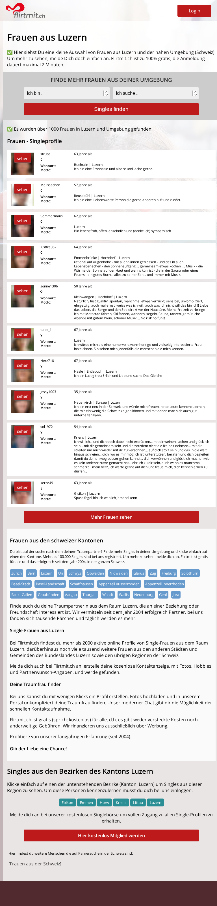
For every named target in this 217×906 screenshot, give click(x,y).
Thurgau (90, 594)
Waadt (107, 594)
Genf (163, 594)
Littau (138, 802)
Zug (153, 573)
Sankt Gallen (21, 594)
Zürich (16, 573)
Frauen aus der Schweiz (35, 864)
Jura (176, 594)
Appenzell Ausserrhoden (119, 583)
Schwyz (75, 573)
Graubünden (48, 594)
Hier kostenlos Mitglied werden (111, 835)
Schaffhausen (81, 583)
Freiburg (169, 573)
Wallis (124, 594)
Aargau (71, 594)
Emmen (86, 802)
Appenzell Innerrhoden (164, 583)
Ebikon (67, 802)
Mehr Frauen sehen (111, 517)
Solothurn (189, 573)
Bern (31, 573)
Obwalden (95, 573)
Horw (104, 802)
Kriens (121, 802)
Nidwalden (119, 573)
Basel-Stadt (20, 583)
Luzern (47, 573)
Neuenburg (143, 594)
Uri (60, 573)
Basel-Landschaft (50, 583)
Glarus (138, 573)
